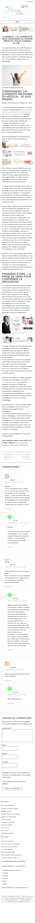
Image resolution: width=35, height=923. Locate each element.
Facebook (5, 873)
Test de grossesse (7, 849)
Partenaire (20, 898)
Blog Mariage (5, 801)
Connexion (30, 1)
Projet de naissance (7, 841)
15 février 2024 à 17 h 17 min (18, 523)
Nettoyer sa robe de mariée (9, 808)
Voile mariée (5, 827)
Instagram (5, 875)
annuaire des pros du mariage (10, 814)
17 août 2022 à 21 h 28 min (14, 669)
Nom (4, 745)
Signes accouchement (8, 852)
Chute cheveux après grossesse (11, 855)
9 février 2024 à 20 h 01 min (14, 482)
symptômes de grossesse (17, 260)
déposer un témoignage (8, 816)
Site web (5, 762)
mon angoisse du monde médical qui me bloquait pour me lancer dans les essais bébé (17, 112)
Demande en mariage (8, 822)
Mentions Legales (27, 896)
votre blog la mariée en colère (18, 901)
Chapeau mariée (6, 811)
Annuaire (12, 898)
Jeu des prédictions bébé (9, 857)
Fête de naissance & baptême (10, 844)
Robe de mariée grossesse (9, 846)
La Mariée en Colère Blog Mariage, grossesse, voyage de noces (17, 10)
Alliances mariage (6, 825)
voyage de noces (25, 900)
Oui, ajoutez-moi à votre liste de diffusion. (13, 783)
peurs (4, 59)
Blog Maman (5, 836)
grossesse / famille (11, 900)
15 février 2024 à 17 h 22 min (18, 601)
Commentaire (7, 728)
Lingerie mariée (6, 819)
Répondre (8, 509)
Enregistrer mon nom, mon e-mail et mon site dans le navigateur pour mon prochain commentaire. (16, 775)
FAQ (6, 898)
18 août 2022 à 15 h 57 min (17, 694)
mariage (28, 898)
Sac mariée (4, 830)
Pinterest (5, 878)
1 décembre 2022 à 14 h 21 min (15, 567)
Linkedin (4, 884)
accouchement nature (9, 382)
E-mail (4, 753)
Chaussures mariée (7, 833)
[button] (17, 21)
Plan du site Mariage (7, 805)
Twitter (4, 881)
